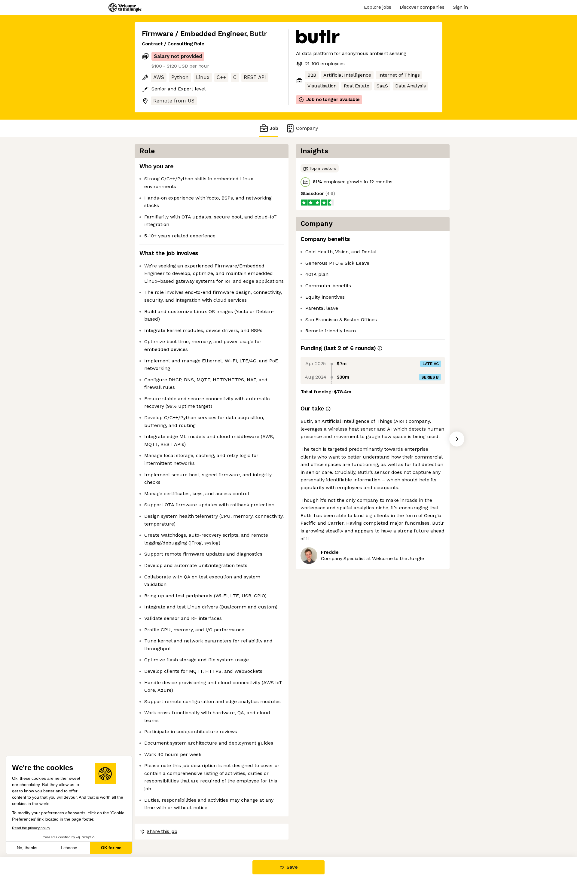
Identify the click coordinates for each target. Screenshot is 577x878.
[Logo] (125, 7)
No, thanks (27, 847)
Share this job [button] (162, 831)
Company (307, 128)
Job (274, 128)
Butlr (258, 34)
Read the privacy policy (31, 828)
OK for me (111, 847)
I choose (69, 847)
